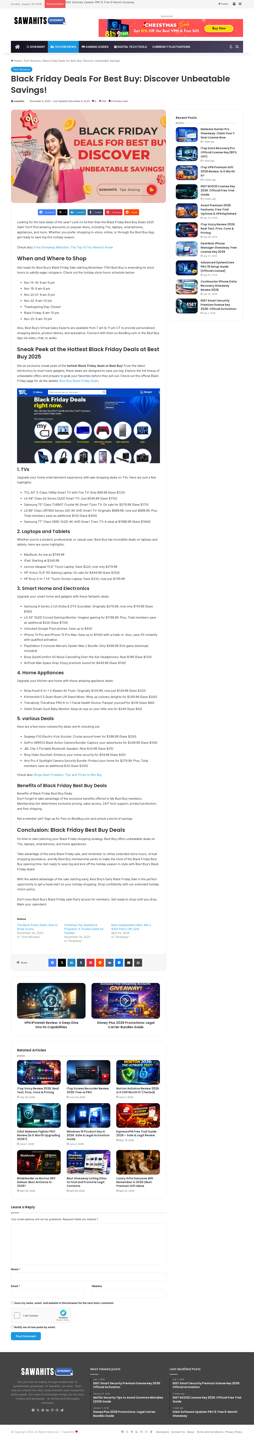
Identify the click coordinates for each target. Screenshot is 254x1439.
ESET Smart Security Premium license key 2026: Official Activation (218, 305)
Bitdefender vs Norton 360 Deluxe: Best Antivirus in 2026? (36, 1182)
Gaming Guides (97, 46)
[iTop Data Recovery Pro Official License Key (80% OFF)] (187, 153)
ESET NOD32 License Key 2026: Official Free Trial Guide (218, 190)
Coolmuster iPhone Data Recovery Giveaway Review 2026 (219, 286)
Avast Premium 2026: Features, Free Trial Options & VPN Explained (218, 209)
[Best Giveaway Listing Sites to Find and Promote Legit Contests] (88, 1162)
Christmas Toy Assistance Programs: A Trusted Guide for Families (84, 929)
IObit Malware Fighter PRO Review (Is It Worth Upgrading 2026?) (38, 1135)
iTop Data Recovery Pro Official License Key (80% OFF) (219, 152)
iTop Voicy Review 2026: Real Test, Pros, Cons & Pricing (38, 1090)
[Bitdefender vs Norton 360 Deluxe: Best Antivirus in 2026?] (39, 1162)
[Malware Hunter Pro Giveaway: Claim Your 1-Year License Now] (187, 134)
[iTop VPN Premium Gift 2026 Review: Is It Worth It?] (187, 172)
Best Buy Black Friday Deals (78, 381)
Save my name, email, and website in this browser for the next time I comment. (64, 1303)
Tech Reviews (65, 46)
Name (15, 1269)
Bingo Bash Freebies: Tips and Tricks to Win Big (67, 775)
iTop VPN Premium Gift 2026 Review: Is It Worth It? (218, 171)
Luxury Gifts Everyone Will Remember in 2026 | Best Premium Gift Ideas (134, 1182)
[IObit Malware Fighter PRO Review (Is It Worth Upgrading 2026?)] (39, 1115)
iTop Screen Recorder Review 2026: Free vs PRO (88, 1090)
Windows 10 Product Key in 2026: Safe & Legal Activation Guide (88, 1135)
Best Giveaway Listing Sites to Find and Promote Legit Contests (87, 1182)
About (190, 1431)
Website (97, 1286)
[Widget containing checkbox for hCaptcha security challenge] (41, 1315)
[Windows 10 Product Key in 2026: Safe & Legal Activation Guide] (88, 1115)
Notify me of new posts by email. (35, 1327)
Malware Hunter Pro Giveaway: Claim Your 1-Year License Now (104, 2)
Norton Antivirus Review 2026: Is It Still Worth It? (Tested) (138, 1090)
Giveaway (37, 46)
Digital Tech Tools (132, 46)
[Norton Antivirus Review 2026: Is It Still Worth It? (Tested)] (138, 1072)
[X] (38, 1410)
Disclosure (162, 1431)
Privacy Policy (233, 1431)
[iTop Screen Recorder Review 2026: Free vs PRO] (88, 1072)
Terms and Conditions (209, 1431)
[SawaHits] (40, 21)
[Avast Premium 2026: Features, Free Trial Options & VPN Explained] (187, 210)
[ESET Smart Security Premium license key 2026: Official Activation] (187, 306)
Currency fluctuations (171, 46)
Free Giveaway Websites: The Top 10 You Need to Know (73, 247)
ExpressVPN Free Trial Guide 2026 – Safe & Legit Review (136, 1133)
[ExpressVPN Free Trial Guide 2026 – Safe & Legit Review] (138, 1115)
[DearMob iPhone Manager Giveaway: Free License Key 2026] (187, 248)
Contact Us (178, 1431)
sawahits (19, 101)
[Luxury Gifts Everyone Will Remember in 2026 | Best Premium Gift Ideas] (138, 1162)
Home (17, 60)
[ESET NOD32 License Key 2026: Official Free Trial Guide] (187, 191)
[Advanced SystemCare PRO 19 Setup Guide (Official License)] (187, 267)
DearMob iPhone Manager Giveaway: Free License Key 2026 (219, 247)
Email (15, 1286)
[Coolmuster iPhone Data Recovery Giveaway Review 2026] (187, 287)
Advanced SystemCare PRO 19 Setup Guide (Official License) (217, 266)
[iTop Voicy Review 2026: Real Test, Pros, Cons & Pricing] (39, 1072)
